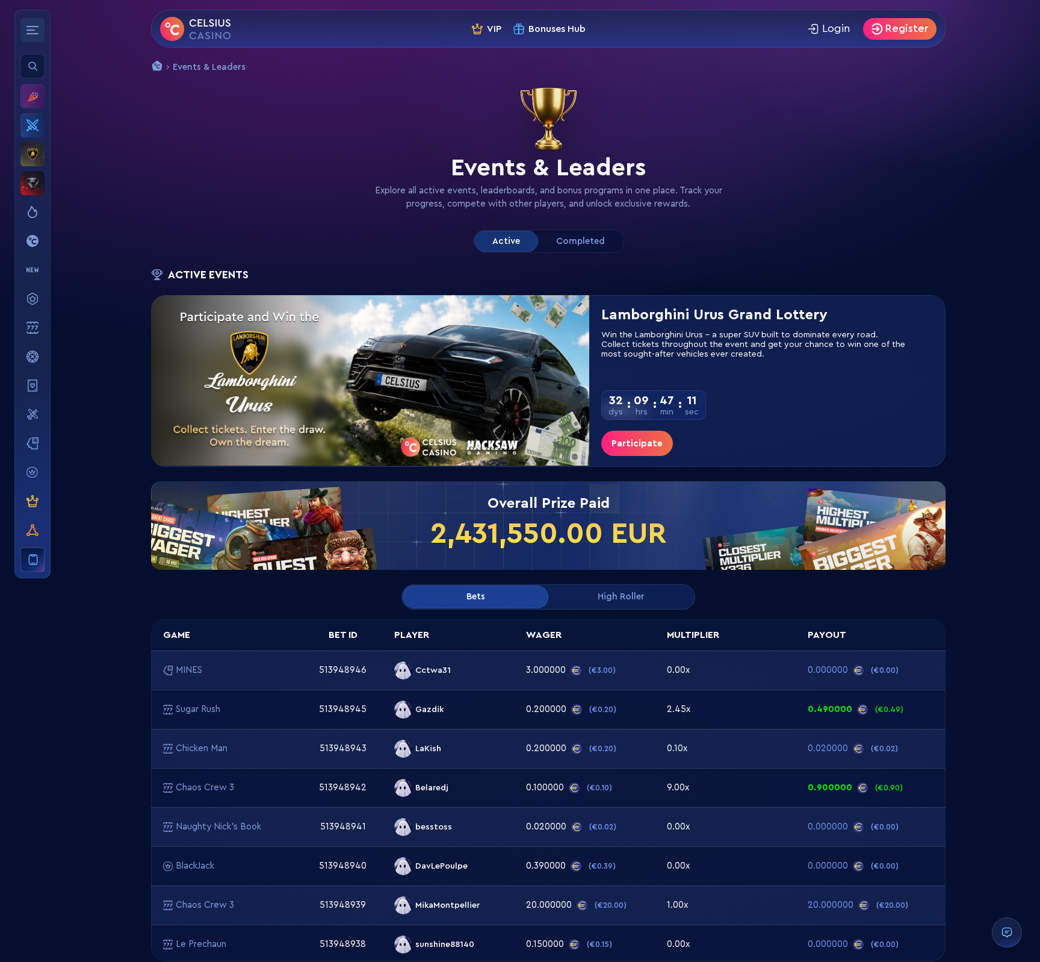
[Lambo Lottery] (32, 154)
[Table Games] (32, 443)
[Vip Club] (32, 501)
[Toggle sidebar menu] (32, 30)
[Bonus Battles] (32, 125)
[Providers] (32, 472)
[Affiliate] (32, 530)
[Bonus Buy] (32, 299)
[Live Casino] (32, 385)
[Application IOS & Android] (32, 559)
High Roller (621, 596)
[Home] (195, 29)
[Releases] (32, 270)
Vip (494, 29)
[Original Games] (32, 241)
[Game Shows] (32, 357)
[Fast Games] (32, 414)
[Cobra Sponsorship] (32, 183)
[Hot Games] (32, 212)
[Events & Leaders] (32, 96)
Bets (475, 596)
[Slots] (32, 328)
